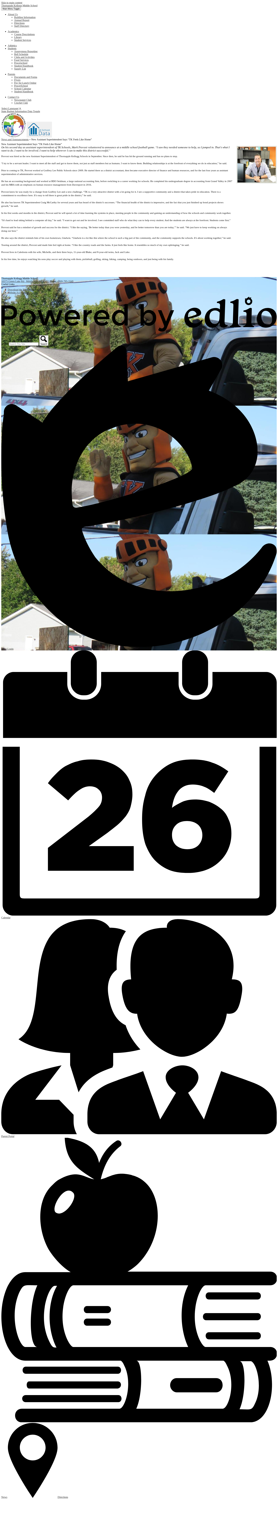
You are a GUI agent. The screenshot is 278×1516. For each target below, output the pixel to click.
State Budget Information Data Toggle (20, 111)
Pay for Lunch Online (25, 83)
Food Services (21, 60)
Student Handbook (23, 65)
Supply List (20, 68)
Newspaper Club (22, 100)
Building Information (25, 17)
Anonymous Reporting (25, 51)
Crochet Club (21, 102)
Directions (19, 23)
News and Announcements (15, 139)
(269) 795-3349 (65, 281)
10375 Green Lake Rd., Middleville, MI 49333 (25, 281)
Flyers (17, 80)
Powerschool (20, 63)
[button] (13, 14)
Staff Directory (21, 26)
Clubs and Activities (24, 57)
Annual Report (21, 20)
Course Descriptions (24, 34)
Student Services (22, 40)
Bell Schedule (21, 54)
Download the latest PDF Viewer (25, 289)
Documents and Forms (25, 77)
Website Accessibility (18, 292)
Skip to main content (11, 2)
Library (18, 37)
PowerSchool (21, 85)
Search (4, 343)
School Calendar (22, 88)
